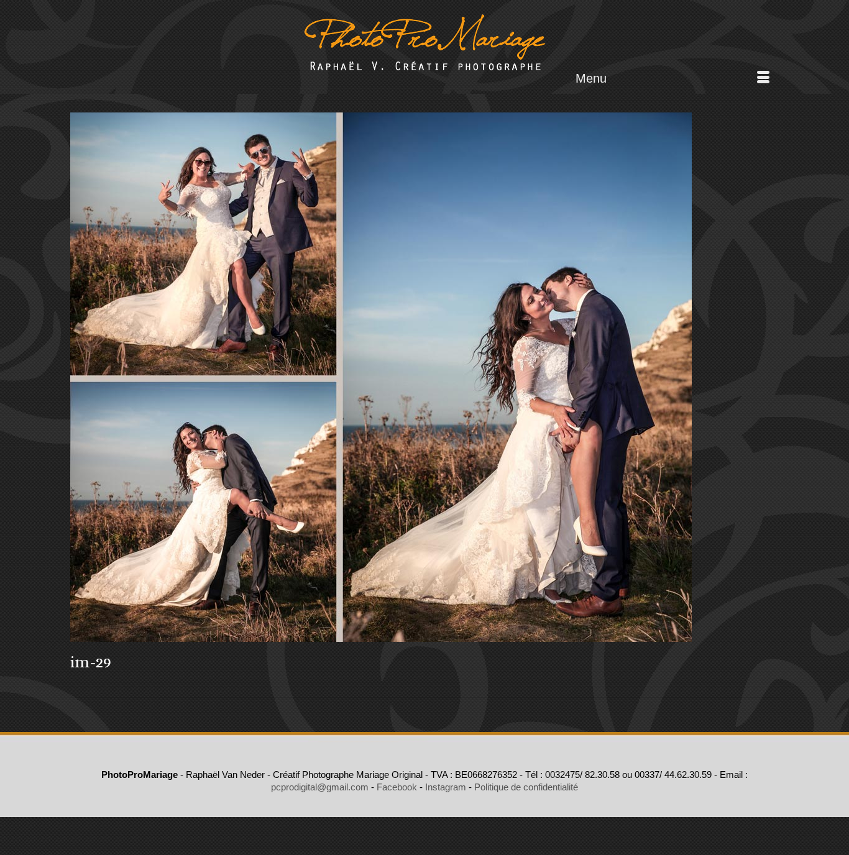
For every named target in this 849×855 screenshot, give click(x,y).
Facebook (397, 787)
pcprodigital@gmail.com (320, 787)
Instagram (445, 787)
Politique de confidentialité (526, 787)
